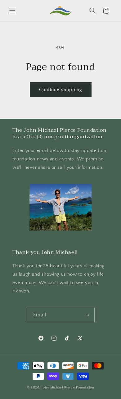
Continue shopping (60, 89)
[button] (12, 10)
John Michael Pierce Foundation (68, 387)
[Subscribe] (87, 315)
